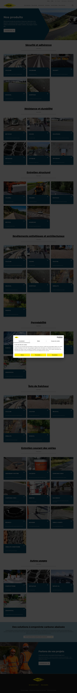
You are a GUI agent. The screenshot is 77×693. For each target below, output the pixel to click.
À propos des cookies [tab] (55, 341)
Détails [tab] (38, 341)
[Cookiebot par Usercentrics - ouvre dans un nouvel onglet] (58, 337)
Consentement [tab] (21, 341)
